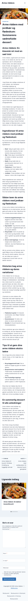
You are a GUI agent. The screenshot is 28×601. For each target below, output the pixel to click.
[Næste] (24, 496)
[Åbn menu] (24, 3)
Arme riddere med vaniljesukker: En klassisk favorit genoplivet (21, 464)
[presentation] (14, 491)
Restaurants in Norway (14, 596)
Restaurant (6, 593)
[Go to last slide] (4, 496)
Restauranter (14, 599)
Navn (5, 553)
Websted (5, 568)
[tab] (12, 511)
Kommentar (6, 529)
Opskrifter (5, 21)
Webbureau (14, 588)
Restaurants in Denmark (18, 593)
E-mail (5, 560)
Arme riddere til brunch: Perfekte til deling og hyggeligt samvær (7, 463)
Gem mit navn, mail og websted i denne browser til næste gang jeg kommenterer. (14, 573)
